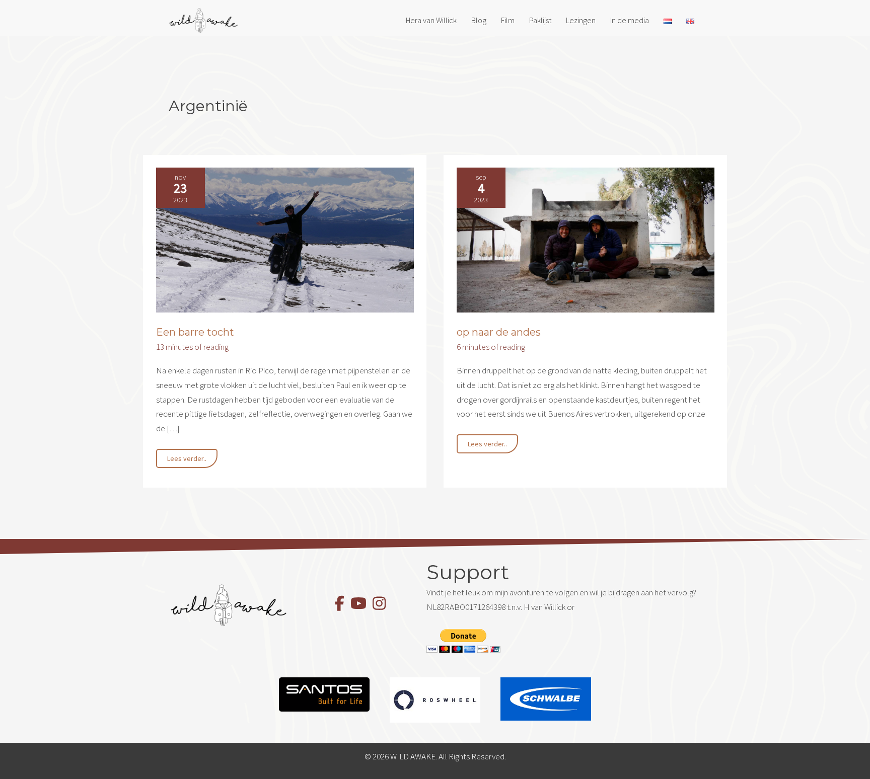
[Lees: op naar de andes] (585, 239)
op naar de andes (499, 332)
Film (508, 20)
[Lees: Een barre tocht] (285, 239)
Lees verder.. (186, 460)
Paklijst (540, 20)
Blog (478, 20)
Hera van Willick (431, 20)
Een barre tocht (195, 332)
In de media (629, 20)
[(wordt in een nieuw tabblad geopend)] (324, 693)
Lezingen (581, 20)
